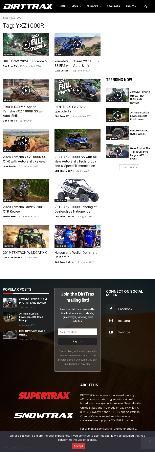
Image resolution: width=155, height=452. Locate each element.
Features (8, 245)
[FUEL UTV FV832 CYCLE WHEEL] (117, 133)
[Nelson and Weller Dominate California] (77, 236)
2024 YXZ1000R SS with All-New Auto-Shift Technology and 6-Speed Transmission (76, 161)
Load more (127, 167)
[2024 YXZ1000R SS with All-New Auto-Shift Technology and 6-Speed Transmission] (77, 140)
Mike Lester (10, 216)
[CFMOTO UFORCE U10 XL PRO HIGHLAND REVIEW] (117, 95)
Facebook (125, 309)
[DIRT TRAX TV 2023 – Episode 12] (77, 90)
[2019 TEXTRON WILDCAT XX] (26, 236)
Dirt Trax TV (10, 66)
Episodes (9, 54)
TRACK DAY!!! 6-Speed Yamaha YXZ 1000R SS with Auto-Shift (24, 111)
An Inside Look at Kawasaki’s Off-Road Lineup (140, 116)
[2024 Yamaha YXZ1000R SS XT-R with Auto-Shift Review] (26, 140)
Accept (78, 446)
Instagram (125, 321)
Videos (59, 54)
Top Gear (112, 138)
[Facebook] (111, 309)
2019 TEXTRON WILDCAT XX (25, 253)
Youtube (124, 332)
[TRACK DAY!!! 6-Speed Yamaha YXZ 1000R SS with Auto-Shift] (26, 90)
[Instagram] (111, 321)
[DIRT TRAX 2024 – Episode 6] (26, 44)
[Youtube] (111, 332)
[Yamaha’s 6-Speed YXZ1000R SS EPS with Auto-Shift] (77, 44)
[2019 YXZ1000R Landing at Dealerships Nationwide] (77, 190)
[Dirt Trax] (16, 6)
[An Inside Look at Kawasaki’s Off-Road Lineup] (117, 115)
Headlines (61, 150)
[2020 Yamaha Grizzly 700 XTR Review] (26, 190)
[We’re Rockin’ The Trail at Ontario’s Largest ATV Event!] (117, 151)
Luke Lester (61, 70)
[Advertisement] (130, 42)
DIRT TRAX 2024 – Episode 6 (25, 61)
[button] (145, 6)
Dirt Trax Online (64, 170)
